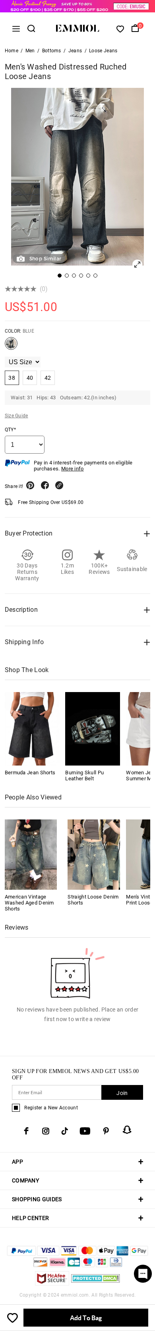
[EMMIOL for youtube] (85, 1131)
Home (11, 51)
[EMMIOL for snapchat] (127, 1130)
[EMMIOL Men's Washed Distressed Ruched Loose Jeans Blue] (11, 346)
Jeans (75, 51)
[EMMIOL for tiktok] (65, 1131)
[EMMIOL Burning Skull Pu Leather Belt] (92, 729)
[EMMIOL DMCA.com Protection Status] (95, 1283)
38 (11, 378)
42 (48, 378)
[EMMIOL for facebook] (26, 1131)
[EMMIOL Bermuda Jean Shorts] (32, 729)
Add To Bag (86, 1317)
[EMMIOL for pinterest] (106, 1131)
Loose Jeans (103, 51)
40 (30, 378)
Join (122, 1093)
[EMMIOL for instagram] (45, 1131)
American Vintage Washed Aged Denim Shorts (29, 903)
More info (72, 469)
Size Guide (16, 416)
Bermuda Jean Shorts (30, 773)
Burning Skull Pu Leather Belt (84, 776)
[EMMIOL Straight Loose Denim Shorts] (94, 854)
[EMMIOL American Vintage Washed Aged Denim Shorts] (31, 854)
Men (30, 51)
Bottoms (51, 51)
